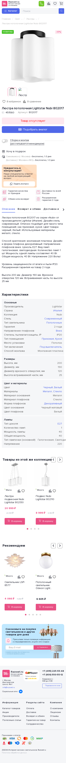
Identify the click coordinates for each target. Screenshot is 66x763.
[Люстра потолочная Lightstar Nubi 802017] (33, 56)
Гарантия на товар (35, 720)
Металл (47, 391)
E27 (60, 423)
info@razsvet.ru (8, 687)
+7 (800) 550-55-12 (51, 675)
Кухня (58, 338)
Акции (5, 712)
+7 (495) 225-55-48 (51, 671)
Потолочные (54, 322)
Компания (56, 702)
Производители (10, 716)
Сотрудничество (34, 724)
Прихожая (48, 338)
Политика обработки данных (14, 753)
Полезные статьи (11, 720)
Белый (58, 387)
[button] (27, 529)
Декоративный (53, 403)
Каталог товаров (11, 708)
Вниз (59, 330)
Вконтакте (21, 691)
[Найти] (61, 11)
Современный (53, 318)
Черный (48, 387)
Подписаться (43, 647)
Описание (8, 209)
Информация (10, 702)
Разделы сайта (35, 702)
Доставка (31, 712)
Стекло (57, 391)
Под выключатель (51, 346)
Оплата (30, 708)
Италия (57, 310)
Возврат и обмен (29, 209)
